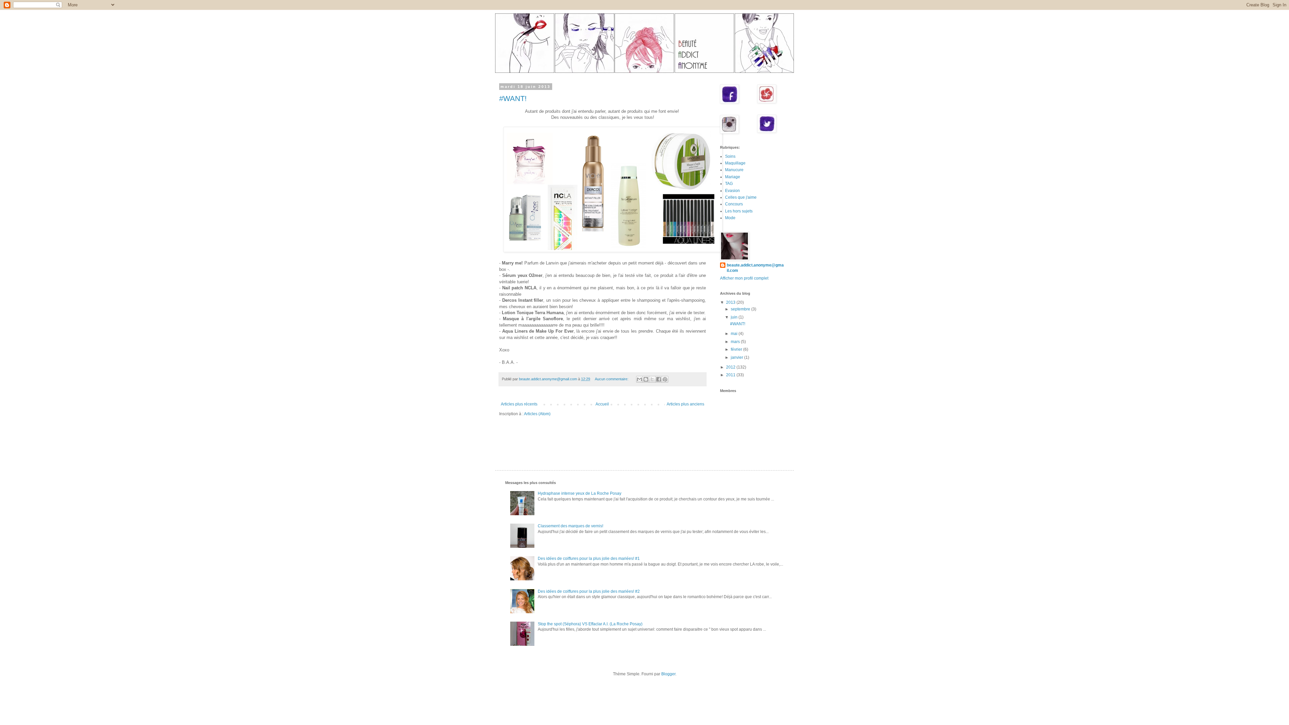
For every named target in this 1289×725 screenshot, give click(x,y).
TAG (729, 183)
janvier (737, 357)
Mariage (732, 177)
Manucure (734, 169)
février (737, 349)
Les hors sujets (739, 211)
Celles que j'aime (741, 197)
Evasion (732, 190)
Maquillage (735, 163)
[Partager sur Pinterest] (665, 379)
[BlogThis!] (645, 379)
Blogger (668, 674)
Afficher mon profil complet (744, 278)
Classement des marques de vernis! (570, 526)
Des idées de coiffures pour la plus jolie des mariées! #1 (589, 558)
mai (734, 333)
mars (736, 341)
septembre (741, 309)
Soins (730, 156)
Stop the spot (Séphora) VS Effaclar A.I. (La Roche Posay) (590, 624)
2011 (731, 375)
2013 (731, 302)
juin (734, 317)
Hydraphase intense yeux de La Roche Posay (579, 493)
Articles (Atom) (537, 414)
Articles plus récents (519, 404)
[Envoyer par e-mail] (639, 379)
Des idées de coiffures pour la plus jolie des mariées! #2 (589, 591)
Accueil (602, 404)
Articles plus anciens (685, 404)
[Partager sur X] (652, 379)
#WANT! (513, 98)
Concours (734, 204)
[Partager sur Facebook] (658, 379)
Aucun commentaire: (612, 379)
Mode (730, 217)
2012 (731, 367)
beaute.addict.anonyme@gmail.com (755, 268)
